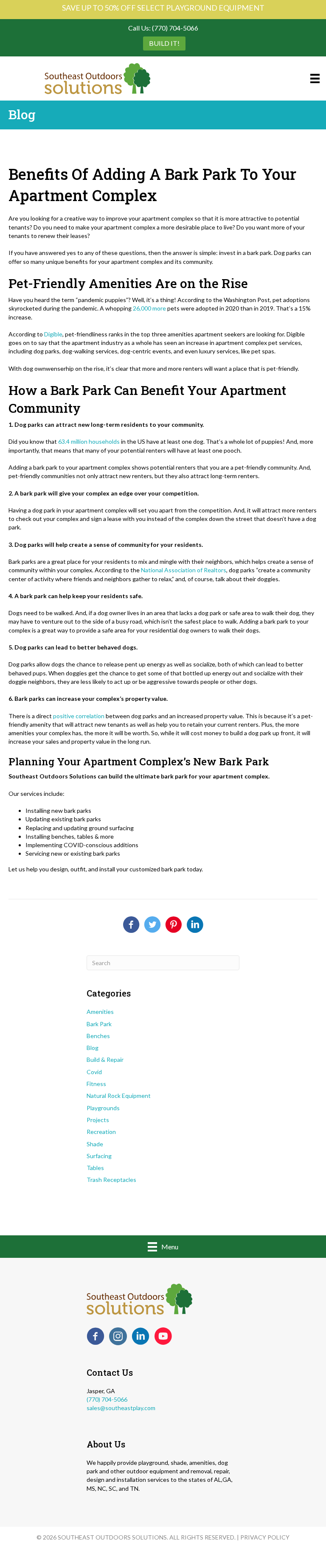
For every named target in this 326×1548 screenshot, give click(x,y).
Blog (92, 1047)
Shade (95, 1144)
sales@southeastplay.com (121, 1407)
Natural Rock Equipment (119, 1095)
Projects (98, 1119)
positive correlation (78, 715)
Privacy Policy (264, 1537)
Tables (95, 1167)
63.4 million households (89, 441)
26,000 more (149, 308)
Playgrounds (103, 1107)
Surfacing (99, 1155)
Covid (94, 1071)
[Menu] (315, 78)
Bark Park (99, 1023)
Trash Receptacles (111, 1179)
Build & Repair (105, 1059)
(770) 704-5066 (107, 1399)
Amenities (100, 1011)
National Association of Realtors (183, 570)
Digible (53, 334)
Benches (98, 1035)
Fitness (96, 1083)
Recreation (101, 1131)
